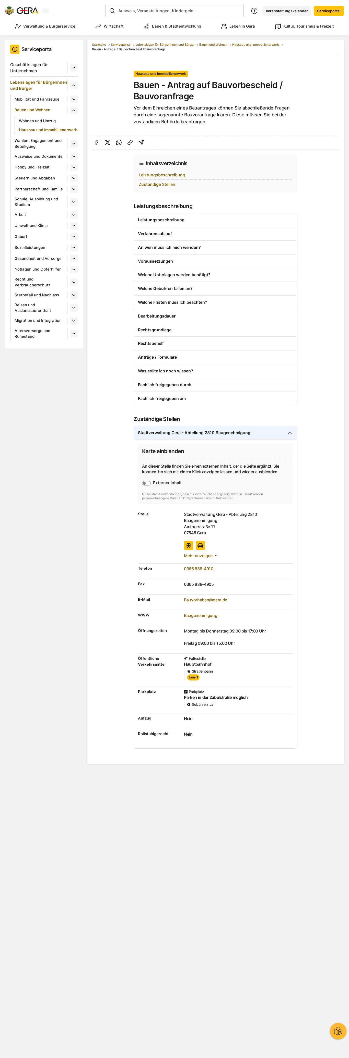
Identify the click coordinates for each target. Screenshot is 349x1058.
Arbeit (20, 214)
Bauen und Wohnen (32, 109)
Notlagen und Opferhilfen (38, 269)
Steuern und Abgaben (35, 178)
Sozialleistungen (30, 247)
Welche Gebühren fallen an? (165, 288)
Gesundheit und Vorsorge (38, 258)
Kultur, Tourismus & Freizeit (308, 26)
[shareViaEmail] (141, 142)
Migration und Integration (38, 320)
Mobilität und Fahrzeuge (37, 99)
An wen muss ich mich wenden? (169, 247)
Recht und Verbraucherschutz (32, 282)
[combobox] (174, 10)
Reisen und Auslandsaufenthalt (33, 307)
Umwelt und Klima (31, 225)
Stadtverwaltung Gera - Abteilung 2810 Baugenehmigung (194, 432)
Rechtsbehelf (151, 343)
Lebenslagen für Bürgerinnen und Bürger (38, 85)
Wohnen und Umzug (37, 120)
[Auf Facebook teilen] (96, 142)
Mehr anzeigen (198, 555)
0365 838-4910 (198, 568)
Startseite (99, 44)
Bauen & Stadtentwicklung (176, 26)
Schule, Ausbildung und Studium (36, 202)
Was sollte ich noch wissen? (165, 370)
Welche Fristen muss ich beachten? (172, 302)
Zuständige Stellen (157, 184)
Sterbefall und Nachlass (37, 295)
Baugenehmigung (200, 615)
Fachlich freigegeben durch (164, 384)
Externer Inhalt (167, 482)
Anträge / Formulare (157, 357)
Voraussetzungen (155, 261)
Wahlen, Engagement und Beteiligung (38, 143)
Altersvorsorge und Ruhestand (32, 333)
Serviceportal (329, 11)
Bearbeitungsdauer (157, 316)
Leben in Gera (242, 26)
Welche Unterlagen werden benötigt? (174, 274)
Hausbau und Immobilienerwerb (48, 129)
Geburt (21, 236)
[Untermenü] (74, 67)
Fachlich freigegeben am (162, 398)
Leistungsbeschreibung (162, 174)
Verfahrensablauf (155, 233)
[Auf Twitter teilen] (107, 142)
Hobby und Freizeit (32, 167)
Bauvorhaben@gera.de (205, 599)
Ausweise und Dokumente (39, 156)
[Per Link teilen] (130, 142)
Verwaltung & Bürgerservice (49, 26)
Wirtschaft (114, 26)
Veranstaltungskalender (287, 11)
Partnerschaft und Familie (39, 189)
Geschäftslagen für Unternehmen (29, 67)
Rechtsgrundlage (154, 329)
